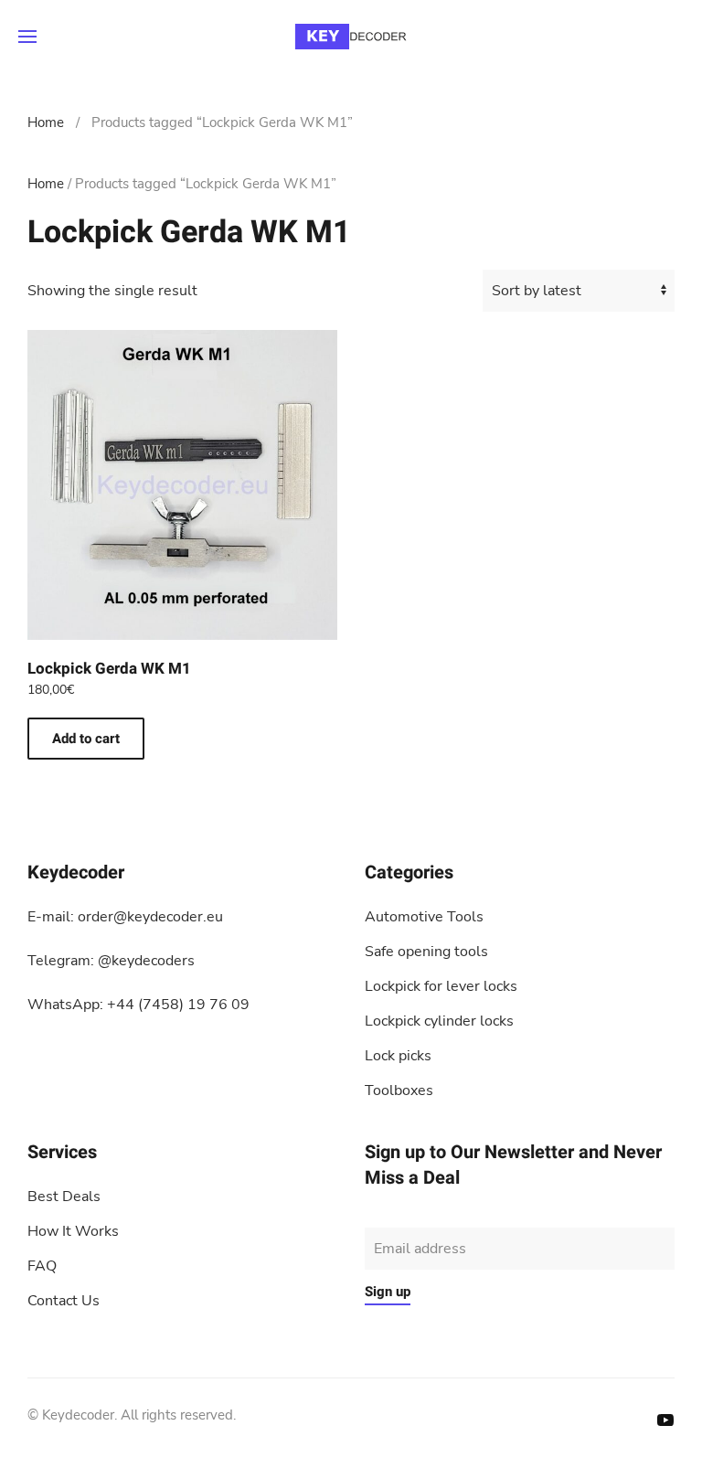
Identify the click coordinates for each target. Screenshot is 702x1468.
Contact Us (63, 1301)
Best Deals (64, 1196)
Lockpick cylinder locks (439, 1021)
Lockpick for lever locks (441, 986)
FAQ (42, 1266)
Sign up (387, 1292)
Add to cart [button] (86, 739)
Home (45, 122)
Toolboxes (399, 1090)
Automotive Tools (424, 917)
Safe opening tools (426, 951)
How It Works (73, 1231)
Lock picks (398, 1056)
